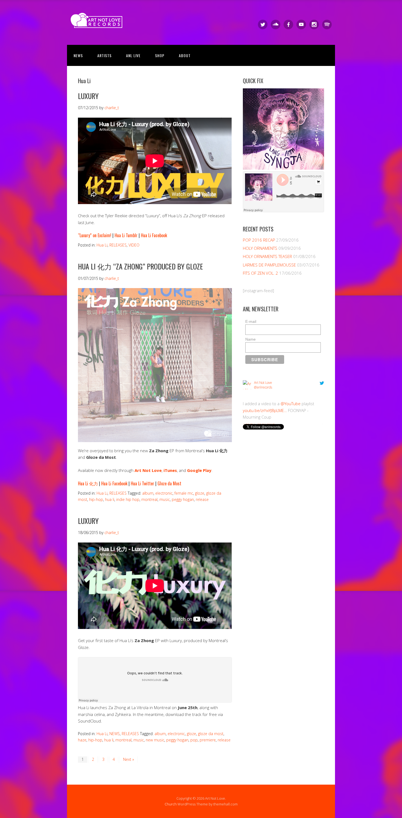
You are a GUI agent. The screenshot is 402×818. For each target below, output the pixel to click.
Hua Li (102, 245)
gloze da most (210, 733)
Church (171, 804)
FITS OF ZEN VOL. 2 (260, 273)
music (164, 499)
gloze (199, 493)
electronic (164, 493)
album (147, 493)
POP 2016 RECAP (259, 240)
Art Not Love (148, 470)
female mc (183, 493)
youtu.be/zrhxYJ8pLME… (265, 410)
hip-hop (96, 499)
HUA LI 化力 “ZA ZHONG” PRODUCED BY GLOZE (140, 266)
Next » (128, 759)
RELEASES (118, 245)
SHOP (159, 55)
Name (250, 339)
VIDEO (134, 245)
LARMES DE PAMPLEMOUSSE (269, 265)
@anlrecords (263, 387)
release (202, 499)
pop (194, 739)
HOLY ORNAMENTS (260, 248)
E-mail (250, 321)
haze (82, 739)
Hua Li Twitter (142, 483)
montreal (149, 499)
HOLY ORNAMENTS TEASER (267, 256)
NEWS (78, 55)
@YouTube (291, 403)
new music (155, 739)
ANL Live (133, 55)
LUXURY (88, 96)
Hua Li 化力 (88, 483)
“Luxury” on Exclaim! (94, 235)
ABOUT (185, 55)
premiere (208, 739)
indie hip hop (127, 499)
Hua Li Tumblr (126, 235)
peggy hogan (183, 499)
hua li (109, 499)
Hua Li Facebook (154, 235)
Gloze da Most (169, 483)
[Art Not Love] (98, 23)
